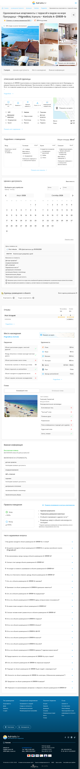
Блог (63, 715)
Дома (4, 706)
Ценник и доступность (21, 70)
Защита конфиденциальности (42, 762)
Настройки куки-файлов (69, 762)
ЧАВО (52, 762)
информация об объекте (68, 713)
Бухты (45, 715)
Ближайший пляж (22, 391)
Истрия (45, 704)
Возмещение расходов (26, 708)
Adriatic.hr (65, 704)
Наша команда (66, 708)
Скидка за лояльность (26, 706)
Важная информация (56, 70)
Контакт (8, 742)
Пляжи (45, 718)
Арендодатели (25, 727)
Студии (5, 711)
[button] (20, 44)
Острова (45, 711)
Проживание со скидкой (26, 704)
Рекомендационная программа (28, 711)
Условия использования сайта (25, 762)
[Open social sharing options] (74, 15)
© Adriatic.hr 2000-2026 (10, 762)
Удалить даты (69, 239)
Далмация (46, 708)
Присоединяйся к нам (68, 711)
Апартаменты (7, 704)
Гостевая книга (66, 706)
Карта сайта (59, 762)
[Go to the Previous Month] (6, 195)
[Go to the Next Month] (72, 195)
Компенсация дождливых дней (23, 254)
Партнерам (11, 727)
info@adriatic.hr (27, 748)
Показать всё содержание (12, 129)
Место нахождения (39, 70)
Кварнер (45, 706)
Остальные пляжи (57, 391)
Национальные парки (49, 713)
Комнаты (5, 708)
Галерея (7, 70)
